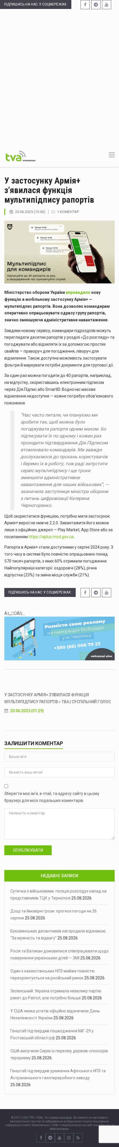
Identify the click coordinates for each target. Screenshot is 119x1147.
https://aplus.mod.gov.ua (51, 536)
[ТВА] (20, 155)
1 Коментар (68, 212)
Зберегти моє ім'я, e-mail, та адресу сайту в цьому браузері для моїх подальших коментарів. (51, 797)
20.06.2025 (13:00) (30, 212)
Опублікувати (28, 850)
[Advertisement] (59, 76)
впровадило (78, 292)
